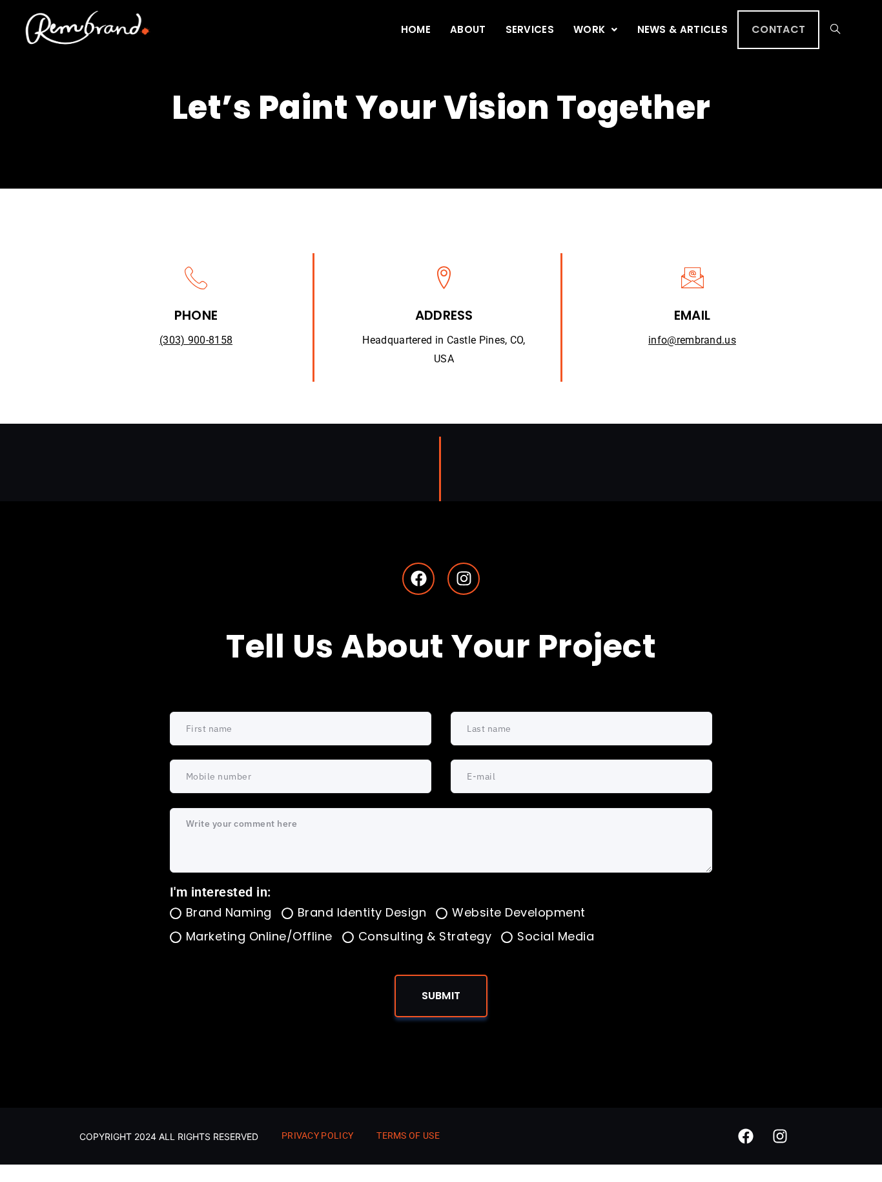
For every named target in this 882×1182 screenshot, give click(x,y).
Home (416, 29)
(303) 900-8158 (195, 340)
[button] (596, 29)
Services (530, 29)
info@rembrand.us (692, 340)
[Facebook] (418, 579)
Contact (778, 29)
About (468, 29)
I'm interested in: (220, 892)
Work (589, 29)
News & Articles (682, 29)
